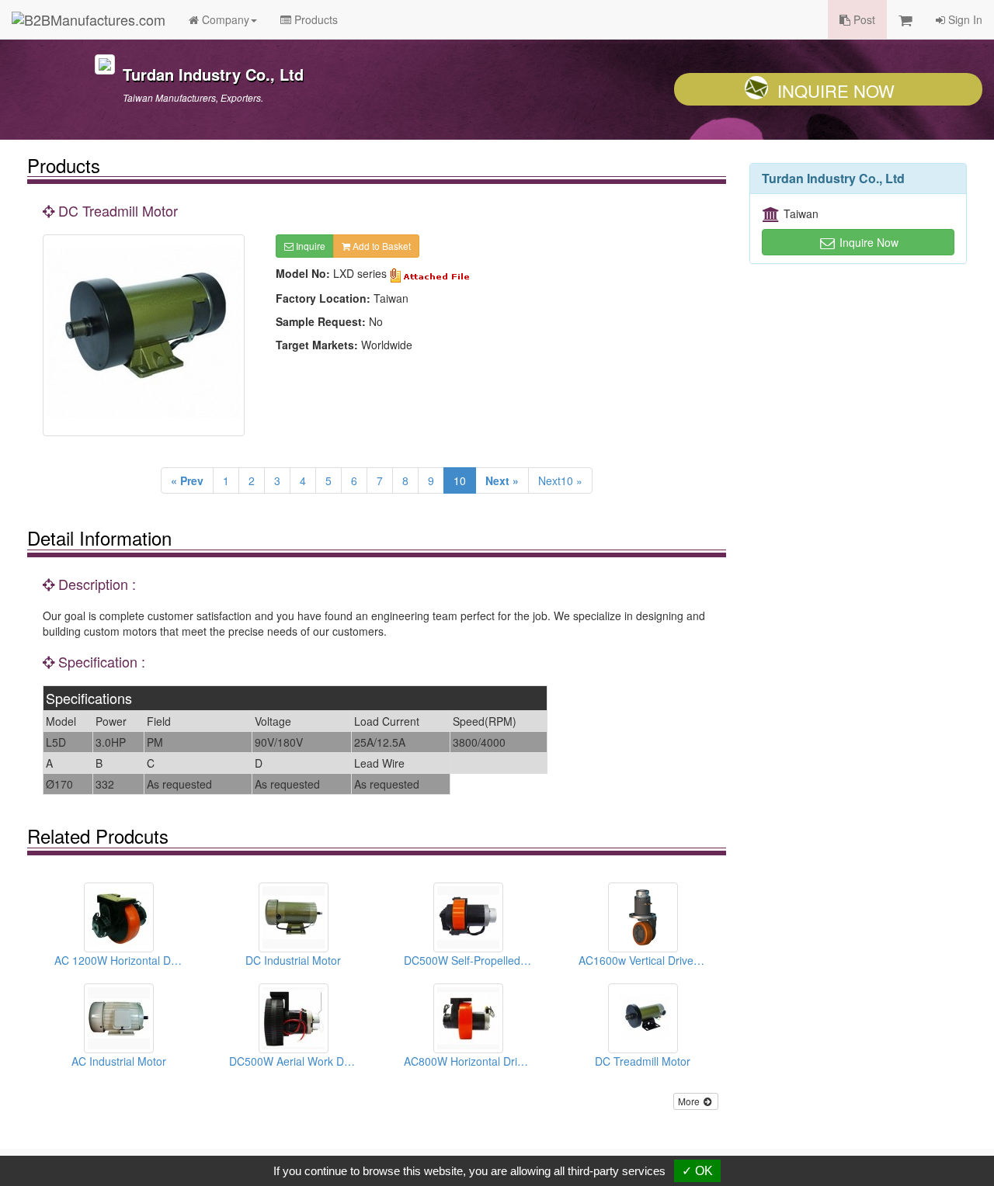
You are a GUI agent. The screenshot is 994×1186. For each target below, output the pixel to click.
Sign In (963, 19)
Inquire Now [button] (867, 242)
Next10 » (560, 480)
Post (862, 19)
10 (460, 480)
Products (314, 19)
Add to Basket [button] (380, 245)
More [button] (690, 1101)
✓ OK (697, 1170)
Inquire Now (836, 90)
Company (224, 19)
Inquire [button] (309, 245)
